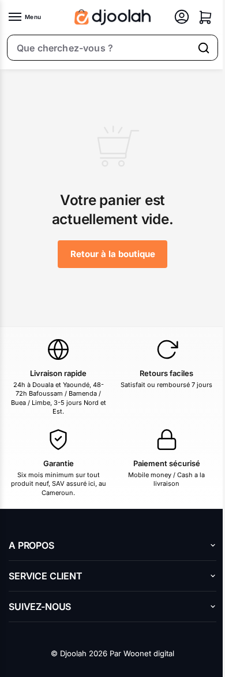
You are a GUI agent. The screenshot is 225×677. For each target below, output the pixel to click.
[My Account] (181, 17)
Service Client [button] (45, 576)
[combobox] (99, 48)
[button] (205, 17)
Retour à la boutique (112, 253)
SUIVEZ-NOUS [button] (40, 606)
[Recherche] (203, 48)
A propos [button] (31, 545)
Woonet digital (148, 653)
